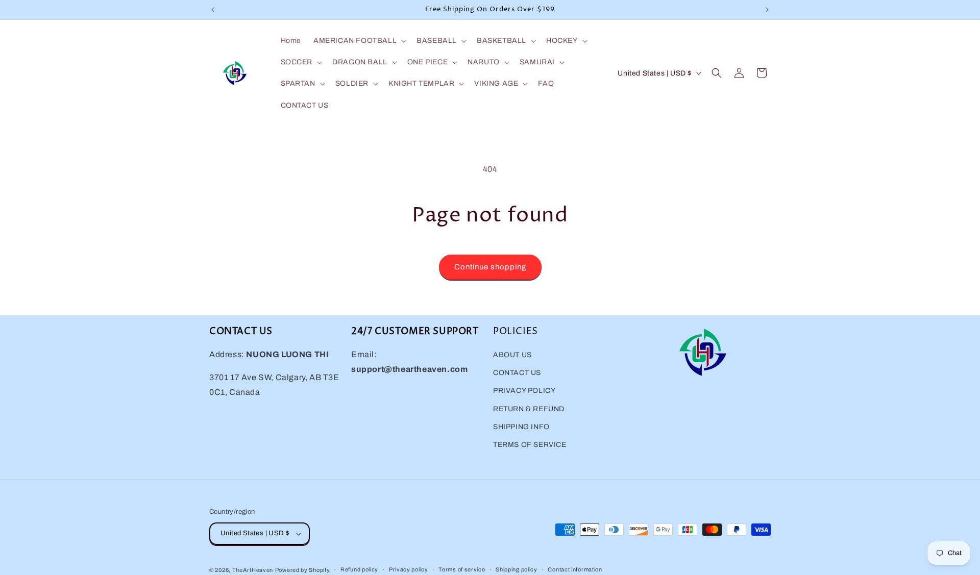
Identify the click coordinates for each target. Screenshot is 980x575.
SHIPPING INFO (521, 427)
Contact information (575, 569)
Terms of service (461, 569)
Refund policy (359, 569)
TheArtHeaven (252, 570)
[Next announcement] (767, 9)
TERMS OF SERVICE (530, 444)
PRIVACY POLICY (524, 390)
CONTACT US (517, 373)
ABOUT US (512, 355)
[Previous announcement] (213, 9)
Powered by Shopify (302, 570)
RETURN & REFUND (529, 409)
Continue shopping (490, 267)
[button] (358, 41)
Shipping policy (516, 569)
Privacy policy (408, 569)
